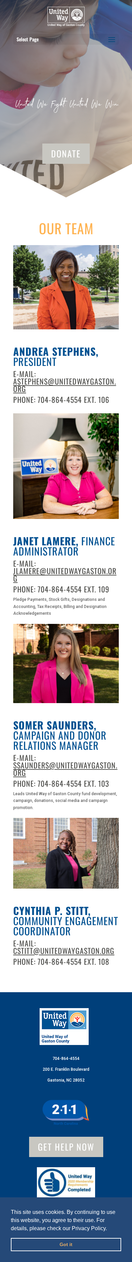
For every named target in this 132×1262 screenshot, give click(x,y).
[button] (109, 1229)
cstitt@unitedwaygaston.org (63, 950)
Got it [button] (66, 1244)
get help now (66, 1146)
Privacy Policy (89, 1228)
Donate (66, 153)
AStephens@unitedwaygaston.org (64, 385)
